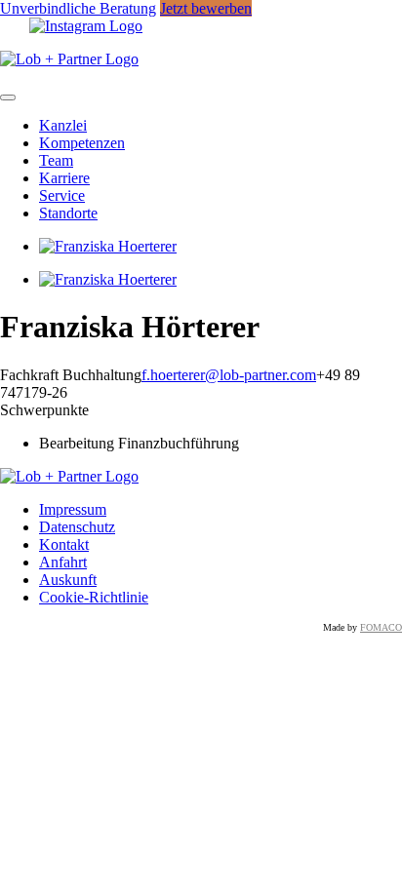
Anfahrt (63, 562)
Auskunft (68, 579)
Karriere (64, 178)
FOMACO (381, 627)
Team (56, 160)
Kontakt (64, 544)
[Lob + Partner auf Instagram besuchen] (85, 26)
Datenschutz (77, 527)
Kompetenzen (82, 143)
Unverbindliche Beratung (78, 8)
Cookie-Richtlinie (93, 597)
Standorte (68, 213)
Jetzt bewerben (206, 8)
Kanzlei (63, 125)
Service (62, 195)
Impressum (72, 509)
